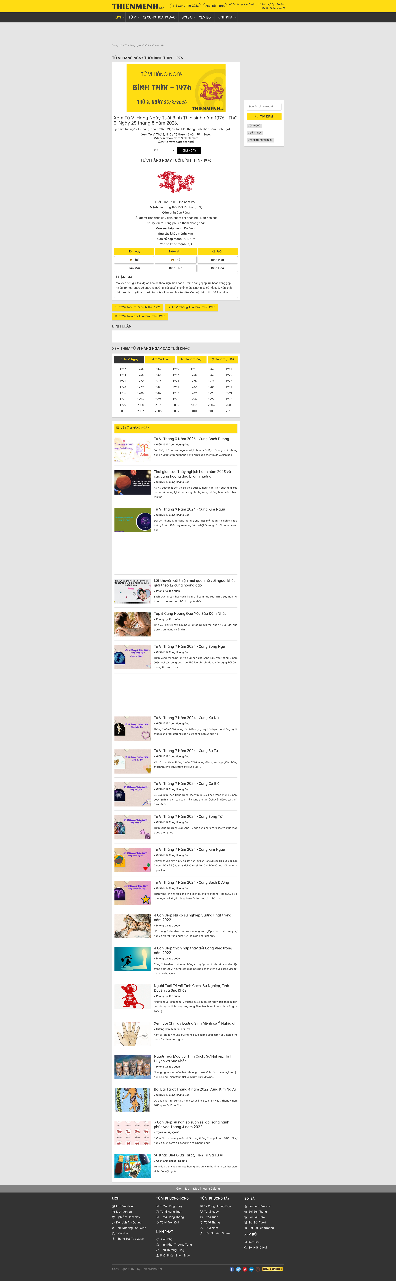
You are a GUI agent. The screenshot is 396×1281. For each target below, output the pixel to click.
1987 (158, 393)
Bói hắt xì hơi (257, 1247)
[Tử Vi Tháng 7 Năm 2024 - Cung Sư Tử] (132, 761)
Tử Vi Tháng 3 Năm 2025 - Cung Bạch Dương (191, 438)
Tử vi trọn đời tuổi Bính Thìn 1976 (142, 316)
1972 (140, 381)
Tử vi (133, 17)
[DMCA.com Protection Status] (272, 1269)
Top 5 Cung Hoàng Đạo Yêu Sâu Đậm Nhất (190, 613)
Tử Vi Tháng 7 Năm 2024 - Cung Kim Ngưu (189, 849)
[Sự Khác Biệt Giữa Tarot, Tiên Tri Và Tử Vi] (132, 1166)
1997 (211, 399)
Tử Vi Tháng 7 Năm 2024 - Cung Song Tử (188, 816)
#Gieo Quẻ (254, 125)
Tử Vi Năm (211, 1228)
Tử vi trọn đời (169, 1222)
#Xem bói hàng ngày (260, 140)
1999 (123, 405)
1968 (193, 374)
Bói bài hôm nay (260, 1206)
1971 (123, 381)
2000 (140, 405)
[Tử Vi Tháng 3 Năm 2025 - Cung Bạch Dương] (132, 450)
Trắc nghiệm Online (217, 1233)
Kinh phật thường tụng (176, 1244)
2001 (158, 405)
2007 (140, 411)
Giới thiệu (182, 1188)
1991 (229, 393)
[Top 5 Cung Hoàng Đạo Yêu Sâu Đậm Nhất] (132, 624)
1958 (140, 368)
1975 (193, 381)
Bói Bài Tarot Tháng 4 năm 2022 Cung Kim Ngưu (195, 1089)
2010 (193, 411)
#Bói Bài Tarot (215, 5)
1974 (176, 381)
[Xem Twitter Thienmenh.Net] (238, 1269)
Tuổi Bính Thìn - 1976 (153, 45)
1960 (176, 368)
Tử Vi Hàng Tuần (171, 1211)
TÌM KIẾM (266, 116)
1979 (140, 387)
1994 (158, 399)
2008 (158, 411)
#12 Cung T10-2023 (185, 5)
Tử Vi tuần (162, 359)
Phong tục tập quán (130, 1238)
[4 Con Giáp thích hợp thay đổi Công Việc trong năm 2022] (132, 959)
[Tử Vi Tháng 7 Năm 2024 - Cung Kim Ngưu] (132, 860)
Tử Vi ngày (131, 359)
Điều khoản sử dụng (206, 1188)
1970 (229, 374)
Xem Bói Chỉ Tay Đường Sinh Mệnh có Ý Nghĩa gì (194, 1023)
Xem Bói (205, 17)
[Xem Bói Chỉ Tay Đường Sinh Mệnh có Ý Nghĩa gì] (132, 1034)
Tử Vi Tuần (211, 1217)
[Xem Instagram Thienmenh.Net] (258, 1269)
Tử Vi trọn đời (225, 359)
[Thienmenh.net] (138, 6)
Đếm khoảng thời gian (131, 1228)
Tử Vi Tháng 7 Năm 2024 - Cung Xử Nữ (186, 717)
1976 (211, 381)
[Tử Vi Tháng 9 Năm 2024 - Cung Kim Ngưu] (132, 520)
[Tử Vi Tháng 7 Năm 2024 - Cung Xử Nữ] (132, 728)
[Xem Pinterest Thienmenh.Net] (245, 1269)
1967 (176, 374)
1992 (123, 399)
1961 (194, 368)
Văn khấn (122, 1233)
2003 (193, 405)
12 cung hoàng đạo (159, 17)
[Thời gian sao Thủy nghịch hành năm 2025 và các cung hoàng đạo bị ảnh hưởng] (132, 482)
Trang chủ (117, 45)
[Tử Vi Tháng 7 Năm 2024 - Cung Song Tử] (132, 827)
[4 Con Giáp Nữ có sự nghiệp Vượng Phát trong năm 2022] (132, 926)
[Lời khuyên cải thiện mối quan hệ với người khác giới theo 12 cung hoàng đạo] (132, 591)
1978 (123, 387)
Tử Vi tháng (193, 359)
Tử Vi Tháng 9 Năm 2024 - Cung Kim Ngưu (189, 509)
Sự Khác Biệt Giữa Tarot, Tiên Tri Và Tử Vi (188, 1155)
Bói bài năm (257, 1217)
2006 (122, 411)
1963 (229, 368)
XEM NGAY (189, 150)
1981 (176, 387)
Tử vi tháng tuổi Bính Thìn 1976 (193, 307)
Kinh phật (226, 17)
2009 (175, 411)
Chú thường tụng (172, 1250)
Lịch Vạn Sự (124, 1211)
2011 (211, 411)
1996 (193, 399)
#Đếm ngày (255, 133)
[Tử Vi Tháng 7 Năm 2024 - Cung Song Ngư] (132, 657)
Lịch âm (119, 129)
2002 (175, 405)
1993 (140, 399)
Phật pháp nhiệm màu (175, 1255)
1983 (211, 387)
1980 (158, 387)
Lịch (118, 17)
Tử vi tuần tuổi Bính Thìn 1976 (140, 307)
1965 (140, 374)
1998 (229, 399)
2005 (229, 405)
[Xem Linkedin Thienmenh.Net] (251, 1269)
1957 (123, 368)
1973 (158, 381)
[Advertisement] (198, 33)
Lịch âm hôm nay (128, 1217)
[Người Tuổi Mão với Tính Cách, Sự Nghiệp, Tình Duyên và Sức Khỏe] (132, 1067)
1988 (176, 393)
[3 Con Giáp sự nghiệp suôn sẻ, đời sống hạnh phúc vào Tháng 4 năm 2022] (132, 1133)
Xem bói (253, 1242)
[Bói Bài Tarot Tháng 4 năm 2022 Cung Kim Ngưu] (132, 1100)
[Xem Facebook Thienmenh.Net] (232, 1269)
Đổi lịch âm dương (129, 1222)
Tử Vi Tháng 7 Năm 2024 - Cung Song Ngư (189, 646)
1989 (193, 393)
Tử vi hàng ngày (133, 45)
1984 (229, 387)
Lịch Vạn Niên (125, 1206)
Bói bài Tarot (257, 1222)
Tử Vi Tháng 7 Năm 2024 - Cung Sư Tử (186, 750)
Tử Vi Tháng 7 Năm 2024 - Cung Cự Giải (187, 783)
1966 (158, 374)
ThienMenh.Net (152, 1269)
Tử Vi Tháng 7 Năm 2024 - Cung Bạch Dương (191, 882)
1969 (211, 374)
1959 (158, 368)
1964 (123, 374)
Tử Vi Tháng (212, 1222)
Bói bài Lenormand (261, 1228)
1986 (140, 393)
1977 (229, 381)
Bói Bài (187, 17)
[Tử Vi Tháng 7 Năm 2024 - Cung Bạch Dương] (132, 893)
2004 (211, 405)
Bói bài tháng (258, 1211)
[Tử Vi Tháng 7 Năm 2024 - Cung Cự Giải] (132, 794)
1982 (193, 387)
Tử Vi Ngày (211, 1211)
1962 (211, 368)
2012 (229, 411)
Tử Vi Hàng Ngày (171, 1206)
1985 (123, 393)
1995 (176, 399)
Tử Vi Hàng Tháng (172, 1217)
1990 (211, 393)
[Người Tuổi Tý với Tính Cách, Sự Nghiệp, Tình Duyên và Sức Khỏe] (132, 996)
